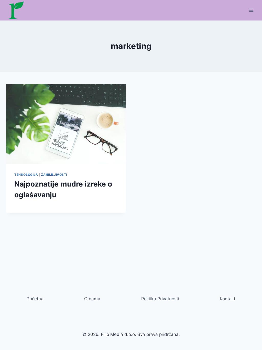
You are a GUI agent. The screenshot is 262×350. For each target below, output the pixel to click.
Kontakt (227, 298)
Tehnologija (26, 175)
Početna (35, 298)
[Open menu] (251, 10)
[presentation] (66, 124)
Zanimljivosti (54, 175)
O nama (92, 298)
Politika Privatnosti (160, 298)
